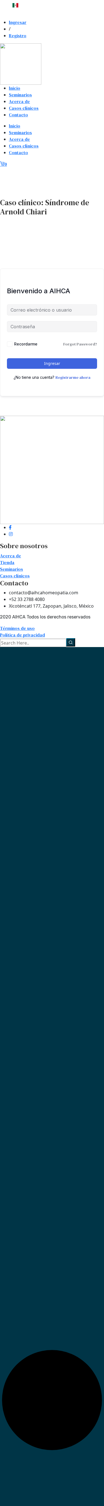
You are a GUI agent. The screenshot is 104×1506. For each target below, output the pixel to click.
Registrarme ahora (72, 377)
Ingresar (17, 22)
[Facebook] (10, 527)
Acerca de (19, 101)
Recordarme (25, 344)
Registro (17, 35)
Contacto (18, 115)
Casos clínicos (24, 108)
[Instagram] (11, 534)
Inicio (14, 88)
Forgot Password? (80, 344)
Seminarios (20, 95)
